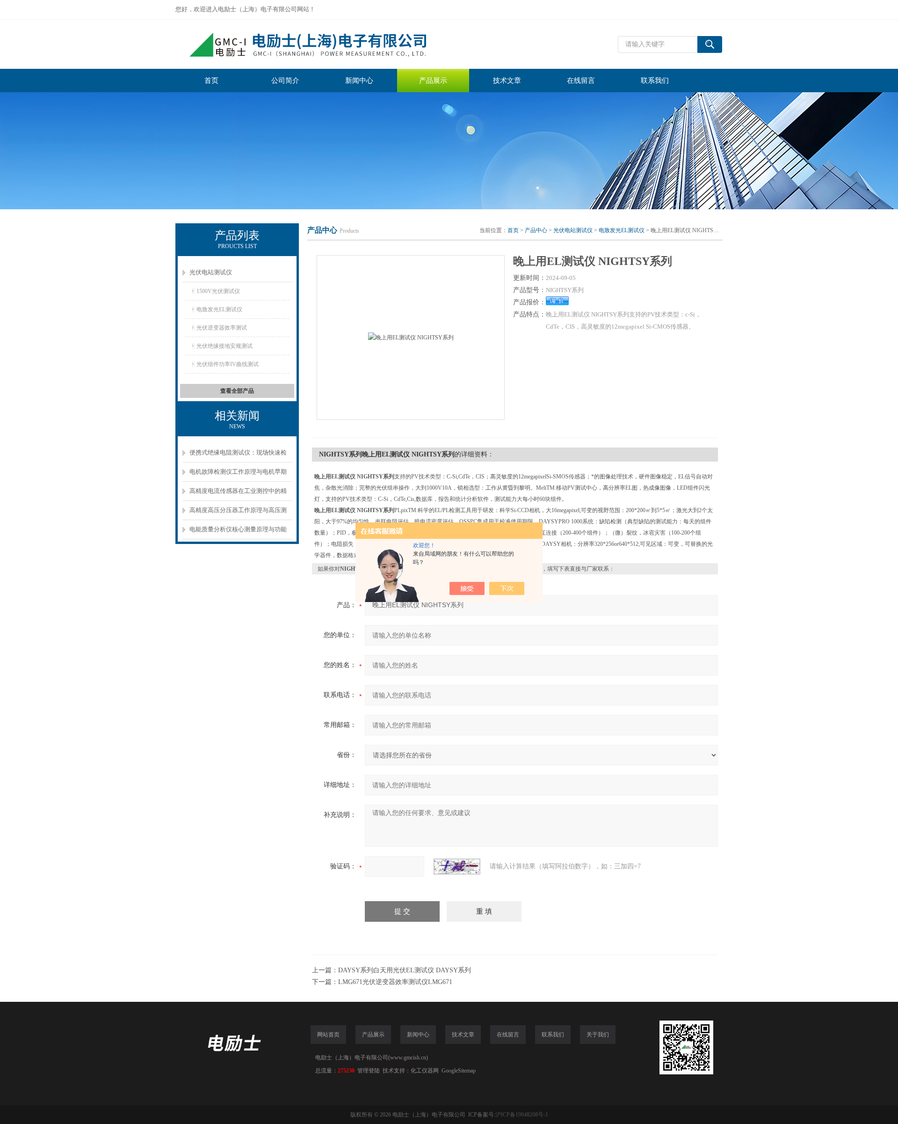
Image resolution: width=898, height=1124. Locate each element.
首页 (211, 80)
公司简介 (285, 80)
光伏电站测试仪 (210, 272)
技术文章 (507, 80)
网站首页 (328, 1034)
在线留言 (581, 80)
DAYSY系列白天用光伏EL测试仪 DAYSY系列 (404, 970)
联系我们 (655, 80)
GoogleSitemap (459, 1070)
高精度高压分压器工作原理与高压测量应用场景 (238, 513)
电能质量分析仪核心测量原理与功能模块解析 (238, 532)
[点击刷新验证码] (457, 866)
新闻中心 (359, 80)
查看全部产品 (237, 391)
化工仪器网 (425, 1070)
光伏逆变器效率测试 (221, 327)
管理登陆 (368, 1070)
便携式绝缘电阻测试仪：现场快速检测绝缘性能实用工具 (238, 456)
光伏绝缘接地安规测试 (224, 346)
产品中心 (536, 230)
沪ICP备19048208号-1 (521, 1114)
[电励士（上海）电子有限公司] (315, 44)
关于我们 (598, 1034)
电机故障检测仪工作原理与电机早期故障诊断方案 (238, 475)
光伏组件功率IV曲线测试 (227, 364)
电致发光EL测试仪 (219, 309)
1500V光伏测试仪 (218, 291)
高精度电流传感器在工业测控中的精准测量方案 (238, 494)
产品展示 (433, 80)
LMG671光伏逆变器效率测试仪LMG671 (395, 981)
